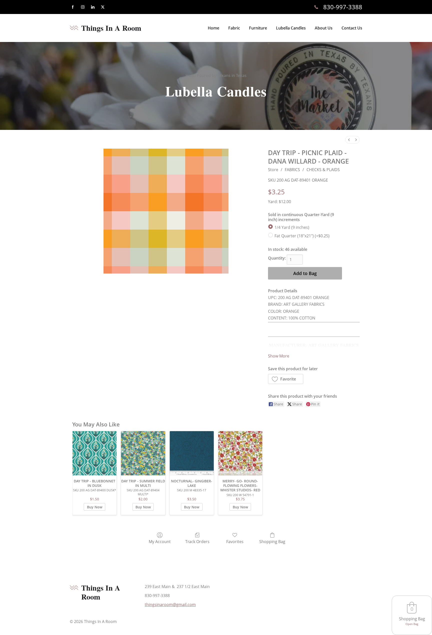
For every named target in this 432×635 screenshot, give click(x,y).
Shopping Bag (272, 541)
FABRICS (292, 169)
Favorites (235, 541)
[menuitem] (349, 139)
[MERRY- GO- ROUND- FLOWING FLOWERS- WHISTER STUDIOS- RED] (240, 453)
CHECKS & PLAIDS (323, 169)
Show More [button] (278, 356)
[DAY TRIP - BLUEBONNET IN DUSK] (94, 453)
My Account (160, 541)
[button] (286, 379)
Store (273, 169)
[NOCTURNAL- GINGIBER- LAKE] (192, 453)
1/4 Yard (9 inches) (291, 227)
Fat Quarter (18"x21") (302, 236)
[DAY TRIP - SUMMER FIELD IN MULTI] (143, 453)
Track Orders (197, 541)
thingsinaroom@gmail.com (170, 604)
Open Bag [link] (412, 624)
